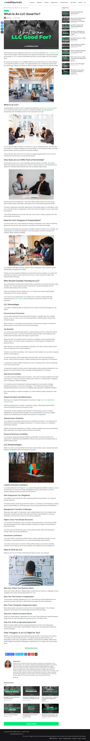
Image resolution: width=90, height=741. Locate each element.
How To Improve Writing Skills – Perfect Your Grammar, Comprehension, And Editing (78, 20)
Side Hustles (73, 2)
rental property (18, 298)
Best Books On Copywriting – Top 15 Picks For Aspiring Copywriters (78, 71)
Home (6, 7)
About (60, 738)
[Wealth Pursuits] (13, 2)
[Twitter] (15, 677)
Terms (79, 738)
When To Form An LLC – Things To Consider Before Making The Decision (50, 698)
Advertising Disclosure (54, 52)
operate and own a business (48, 108)
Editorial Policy (67, 738)
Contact (74, 738)
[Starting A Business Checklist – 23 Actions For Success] (66, 46)
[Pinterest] (29, 654)
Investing (46, 2)
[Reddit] (32, 654)
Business (32, 2)
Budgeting (39, 2)
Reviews (80, 2)
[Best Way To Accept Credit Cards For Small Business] (12, 691)
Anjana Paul (8, 17)
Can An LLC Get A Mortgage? (11, 714)
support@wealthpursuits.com (16, 733)
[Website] (14, 677)
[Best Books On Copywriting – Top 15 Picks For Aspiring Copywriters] (50, 708)
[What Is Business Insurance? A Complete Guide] (31, 708)
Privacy (84, 738)
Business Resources (31, 648)
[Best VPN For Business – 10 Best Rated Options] (66, 40)
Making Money (54, 2)
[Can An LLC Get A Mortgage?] (12, 708)
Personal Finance (64, 2)
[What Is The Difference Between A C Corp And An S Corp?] (66, 52)
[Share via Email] (36, 654)
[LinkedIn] (25, 654)
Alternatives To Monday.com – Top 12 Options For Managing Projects (78, 33)
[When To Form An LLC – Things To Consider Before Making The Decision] (50, 691)
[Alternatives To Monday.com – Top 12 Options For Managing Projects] (31, 691)
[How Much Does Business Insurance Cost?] (66, 13)
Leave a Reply (31, 724)
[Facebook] (2, 22)
